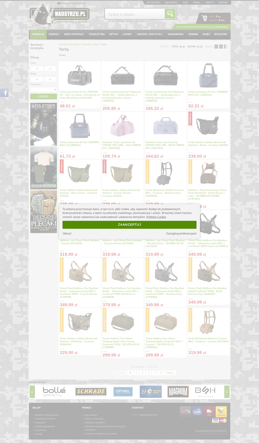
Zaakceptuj (129, 224)
